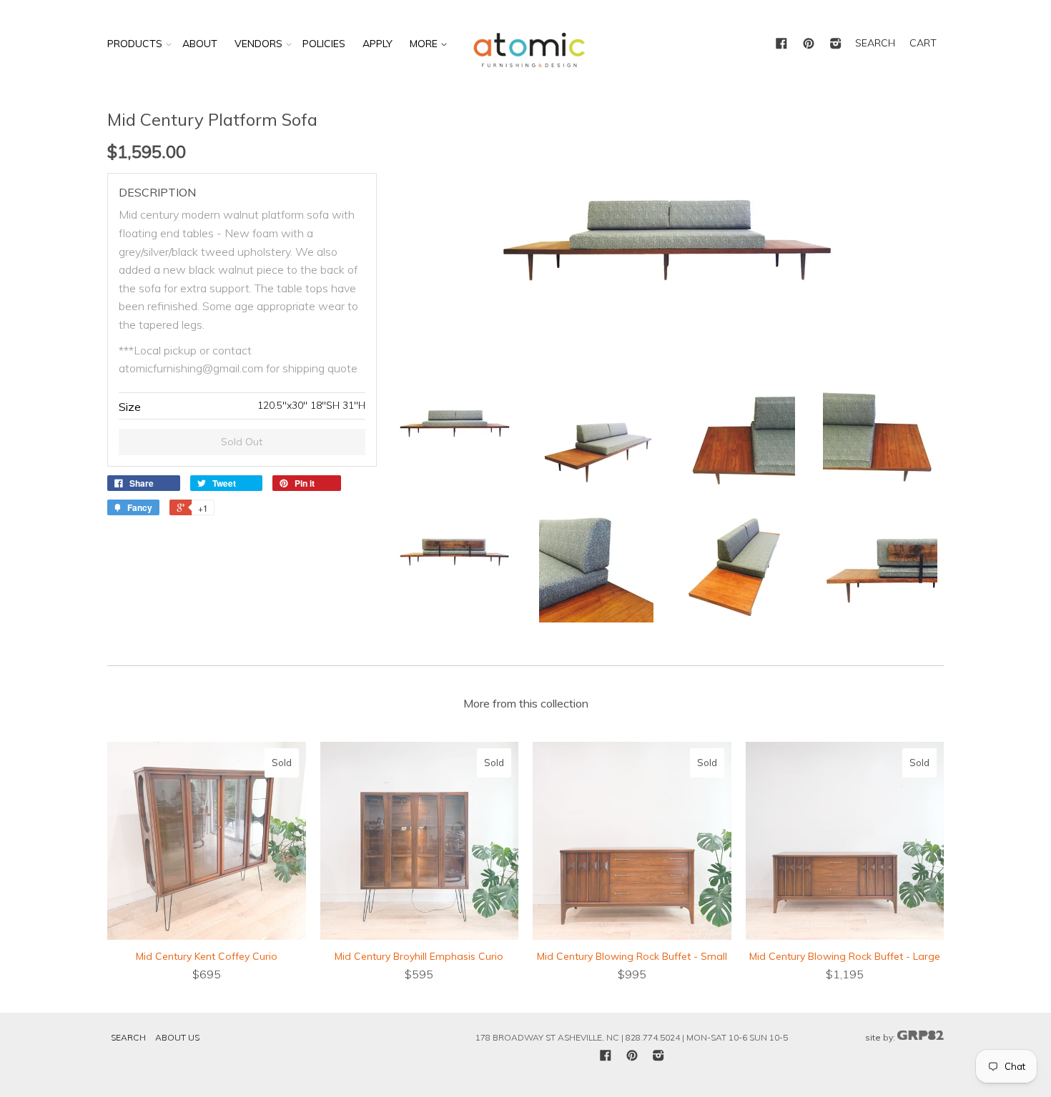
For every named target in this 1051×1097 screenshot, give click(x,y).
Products (134, 43)
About (199, 43)
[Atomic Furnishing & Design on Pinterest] (808, 44)
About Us (177, 1037)
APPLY (377, 43)
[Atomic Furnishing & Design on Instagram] (836, 44)
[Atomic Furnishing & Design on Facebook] (781, 44)
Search (128, 1037)
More (425, 43)
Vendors (258, 43)
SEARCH (875, 42)
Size (130, 406)
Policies (323, 43)
